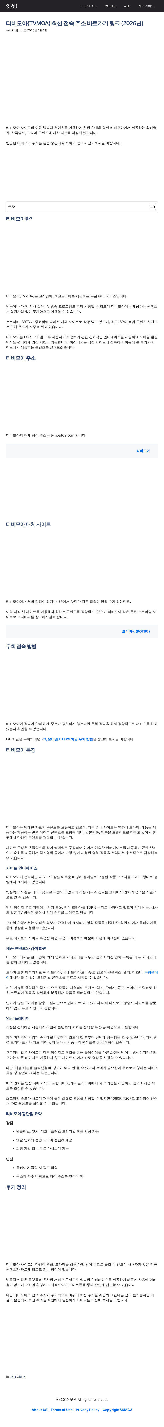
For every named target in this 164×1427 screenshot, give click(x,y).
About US (39, 1410)
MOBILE (110, 6)
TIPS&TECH (88, 6)
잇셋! (12, 6)
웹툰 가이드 (146, 6)
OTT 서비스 (18, 1376)
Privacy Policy (87, 1410)
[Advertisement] (82, 79)
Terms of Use (62, 1410)
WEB (127, 6)
